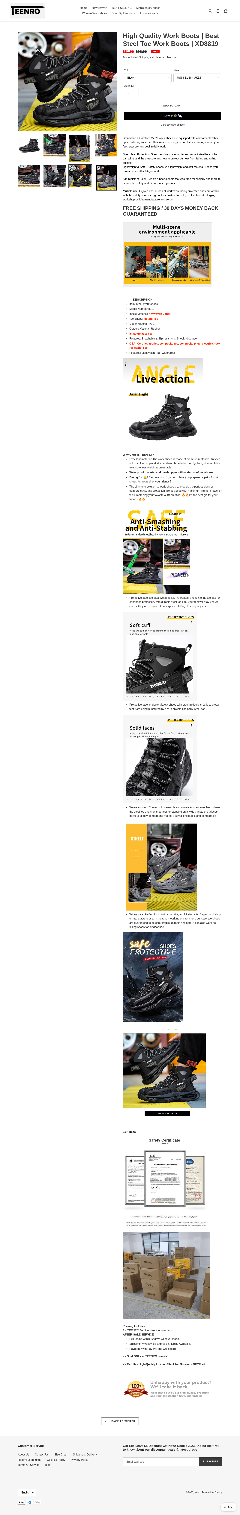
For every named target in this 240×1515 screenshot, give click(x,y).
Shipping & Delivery (85, 1454)
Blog (47, 1464)
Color (127, 70)
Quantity (129, 85)
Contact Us (42, 1454)
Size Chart (60, 1454)
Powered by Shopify (212, 1492)
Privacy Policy (79, 1459)
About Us (23, 1454)
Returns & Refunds (29, 1459)
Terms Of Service (28, 1464)
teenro (197, 1492)
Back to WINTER (122, 1421)
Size (176, 70)
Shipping (144, 57)
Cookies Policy (56, 1459)
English (25, 1492)
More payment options (172, 124)
